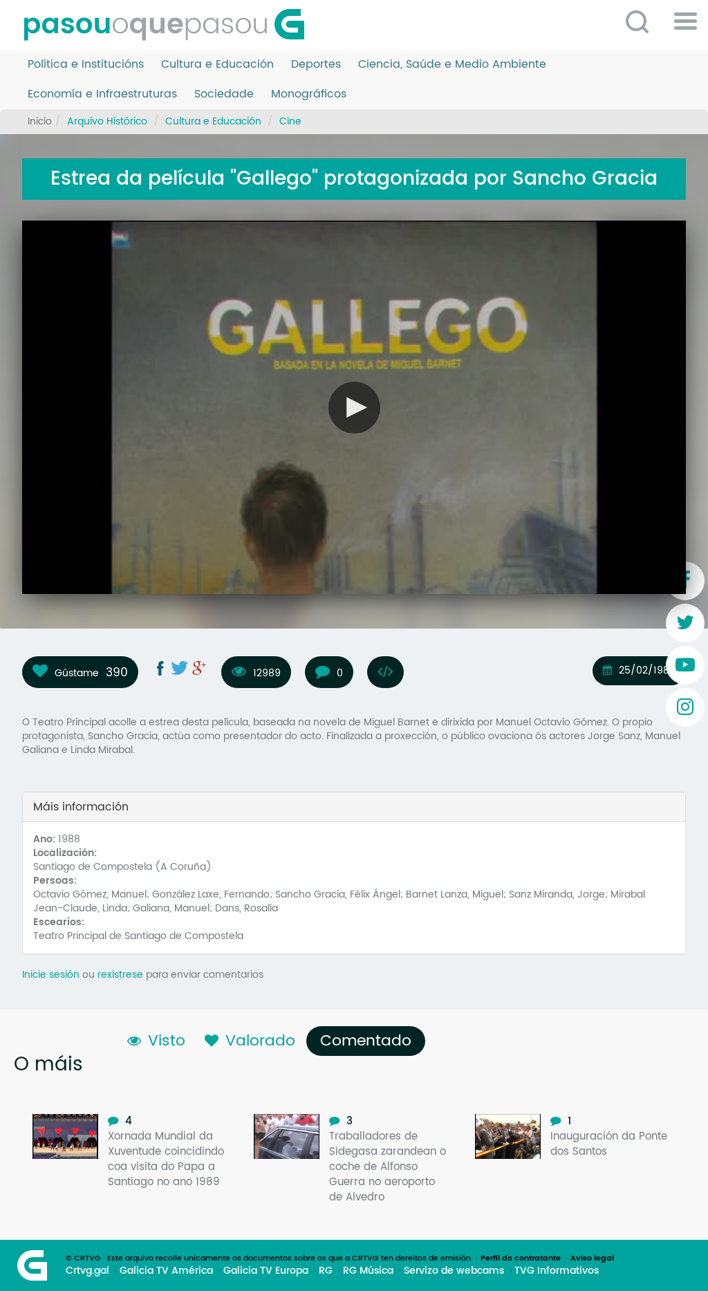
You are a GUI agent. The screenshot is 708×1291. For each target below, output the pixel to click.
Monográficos (308, 94)
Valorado (260, 1041)
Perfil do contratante (521, 1258)
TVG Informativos (556, 1271)
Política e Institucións (86, 65)
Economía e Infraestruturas (102, 94)
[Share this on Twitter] (179, 668)
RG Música (368, 1271)
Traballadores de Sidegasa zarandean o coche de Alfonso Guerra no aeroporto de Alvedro (387, 1167)
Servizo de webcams (454, 1271)
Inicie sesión (51, 975)
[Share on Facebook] (160, 668)
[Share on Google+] (199, 668)
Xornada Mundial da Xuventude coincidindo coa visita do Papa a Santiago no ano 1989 (166, 1159)
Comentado (369, 1041)
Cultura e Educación (217, 65)
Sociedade (224, 94)
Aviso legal (592, 1258)
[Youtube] (685, 665)
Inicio (40, 121)
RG (326, 1271)
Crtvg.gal (87, 1271)
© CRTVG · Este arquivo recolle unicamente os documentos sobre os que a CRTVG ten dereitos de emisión (268, 1258)
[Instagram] (685, 707)
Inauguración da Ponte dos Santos (608, 1144)
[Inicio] (169, 25)
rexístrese (120, 975)
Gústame (77, 672)
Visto (166, 1041)
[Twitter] (685, 623)
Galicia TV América (166, 1271)
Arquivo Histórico (107, 121)
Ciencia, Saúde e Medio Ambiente (452, 65)
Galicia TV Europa (265, 1271)
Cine (290, 121)
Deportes (316, 65)
